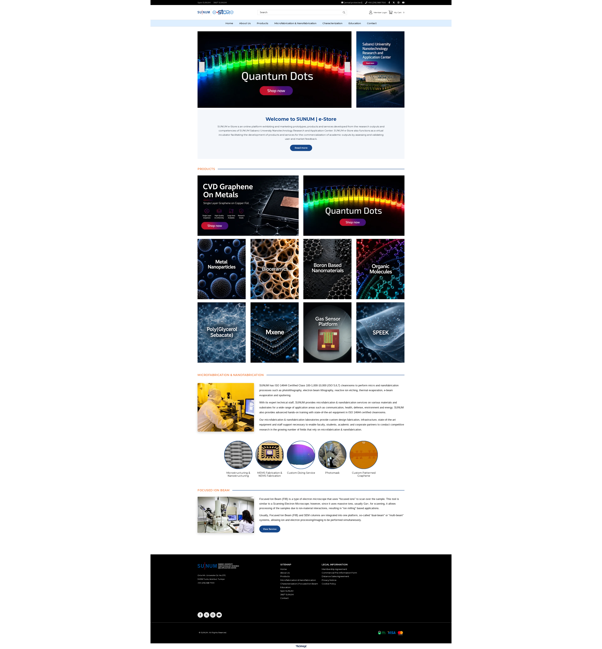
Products (285, 576)
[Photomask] (332, 455)
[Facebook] (200, 615)
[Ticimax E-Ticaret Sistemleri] (301, 646)
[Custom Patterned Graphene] (364, 455)
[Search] (344, 12)
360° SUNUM (220, 2)
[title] (222, 269)
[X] (206, 615)
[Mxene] (275, 332)
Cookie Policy (329, 583)
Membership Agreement (334, 569)
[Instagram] (213, 615)
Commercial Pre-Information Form (339, 572)
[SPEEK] (380, 332)
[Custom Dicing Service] (301, 455)
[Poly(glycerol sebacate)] (222, 332)
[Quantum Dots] (353, 205)
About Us (285, 572)
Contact (284, 598)
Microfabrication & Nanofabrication (298, 580)
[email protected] (222, 583)
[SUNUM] (380, 69)
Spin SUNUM (204, 2)
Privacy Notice (329, 580)
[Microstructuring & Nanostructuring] (238, 455)
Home (283, 569)
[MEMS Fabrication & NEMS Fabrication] (270, 455)
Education (285, 587)
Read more (301, 147)
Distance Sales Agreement (335, 576)
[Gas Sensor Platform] (327, 332)
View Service (270, 529)
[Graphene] (248, 205)
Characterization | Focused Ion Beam (299, 583)
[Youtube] (219, 615)
